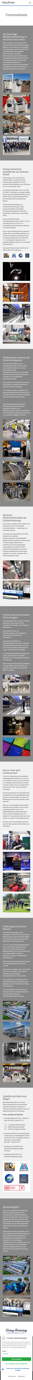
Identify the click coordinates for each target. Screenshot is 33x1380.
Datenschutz (12, 1376)
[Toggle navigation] (30, 3)
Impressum (21, 1376)
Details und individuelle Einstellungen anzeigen (17, 1369)
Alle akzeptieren (16, 1359)
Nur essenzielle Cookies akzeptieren (16, 1364)
